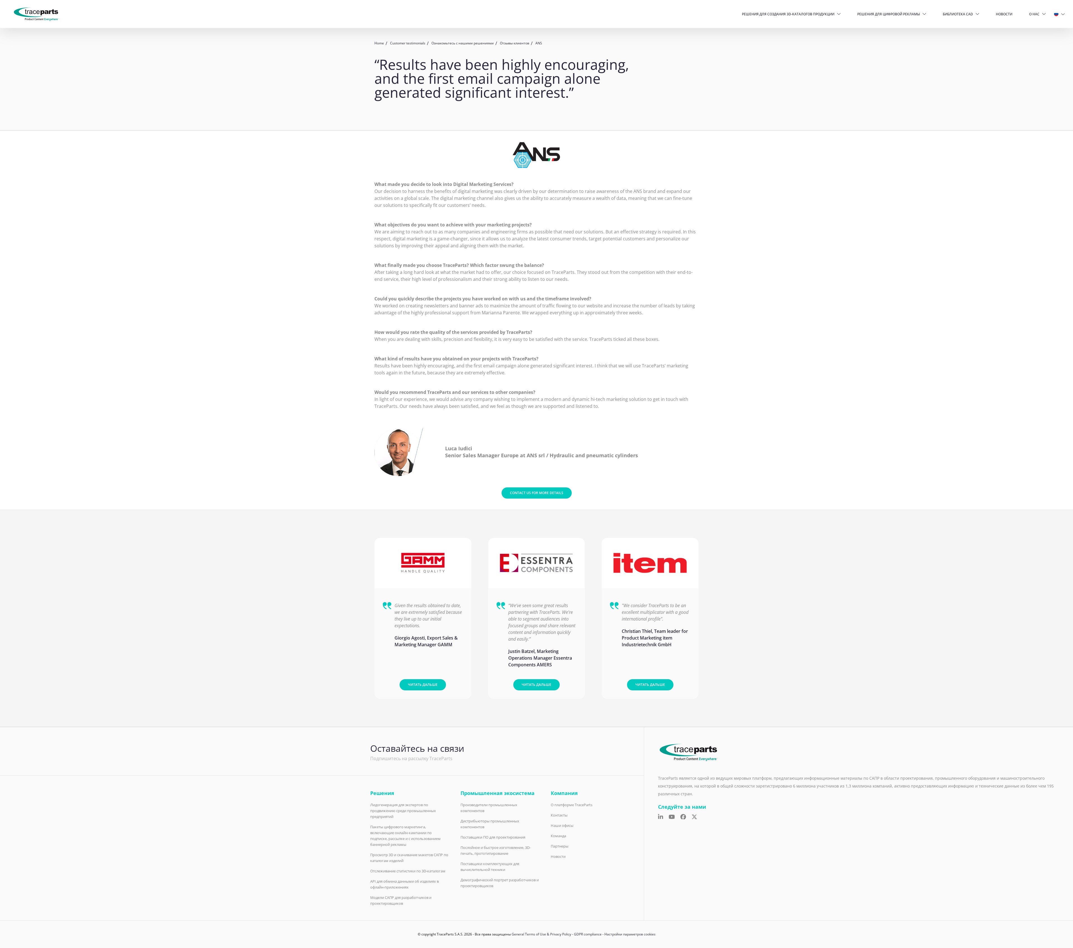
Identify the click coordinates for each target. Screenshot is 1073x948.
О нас (1034, 14)
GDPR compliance (588, 934)
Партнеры (559, 846)
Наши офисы (562, 825)
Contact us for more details (536, 492)
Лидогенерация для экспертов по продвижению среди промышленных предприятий (403, 810)
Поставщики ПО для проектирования (492, 837)
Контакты (559, 815)
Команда (558, 835)
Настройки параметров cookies (630, 934)
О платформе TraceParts (571, 804)
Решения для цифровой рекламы (888, 14)
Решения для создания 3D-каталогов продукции (788, 14)
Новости (1004, 14)
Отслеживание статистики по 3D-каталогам (407, 870)
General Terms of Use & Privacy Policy (541, 934)
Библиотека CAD (958, 14)
